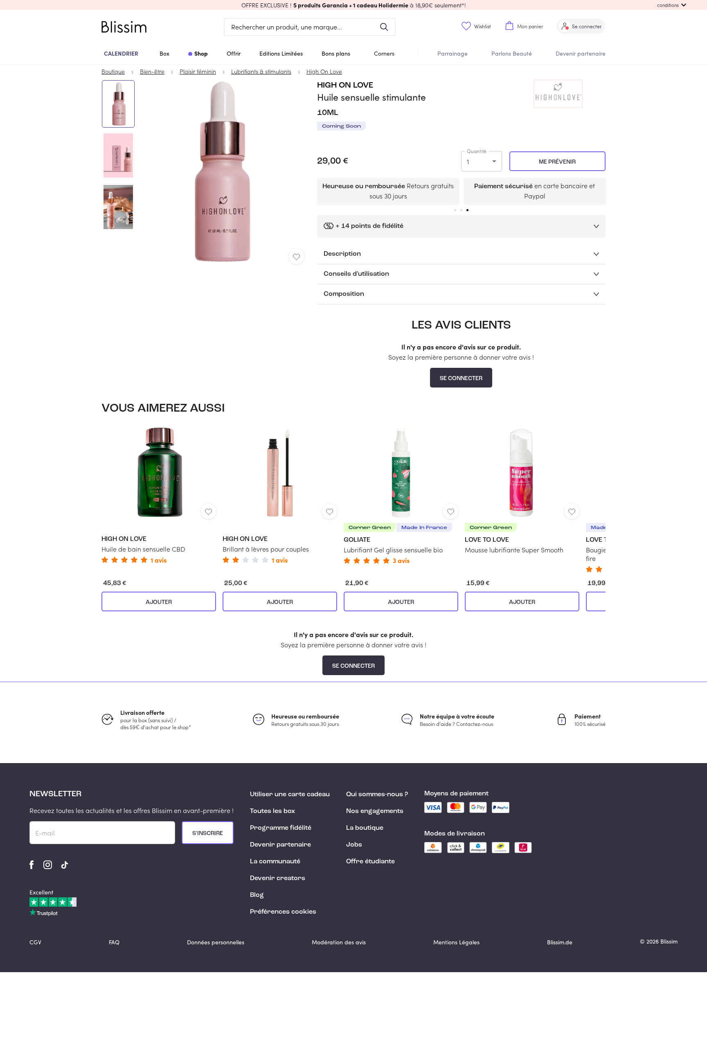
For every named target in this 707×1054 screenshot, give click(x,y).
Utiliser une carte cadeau (290, 794)
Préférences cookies (283, 912)
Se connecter (461, 378)
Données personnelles (215, 942)
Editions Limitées (281, 53)
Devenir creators (277, 878)
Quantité (476, 151)
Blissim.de (559, 942)
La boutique (364, 828)
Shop (201, 53)
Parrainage (452, 53)
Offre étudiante (370, 861)
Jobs (354, 845)
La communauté (275, 861)
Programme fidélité (280, 828)
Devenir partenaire (581, 53)
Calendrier (121, 53)
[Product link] (158, 495)
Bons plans (336, 53)
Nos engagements (374, 811)
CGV (35, 942)
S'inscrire (207, 833)
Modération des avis (339, 942)
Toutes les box (272, 811)
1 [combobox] (468, 161)
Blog (257, 895)
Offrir (234, 53)
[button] (353, 5)
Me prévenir (557, 162)
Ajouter (159, 602)
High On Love (345, 85)
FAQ (114, 942)
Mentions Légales (456, 942)
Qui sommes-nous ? (377, 794)
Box (164, 53)
